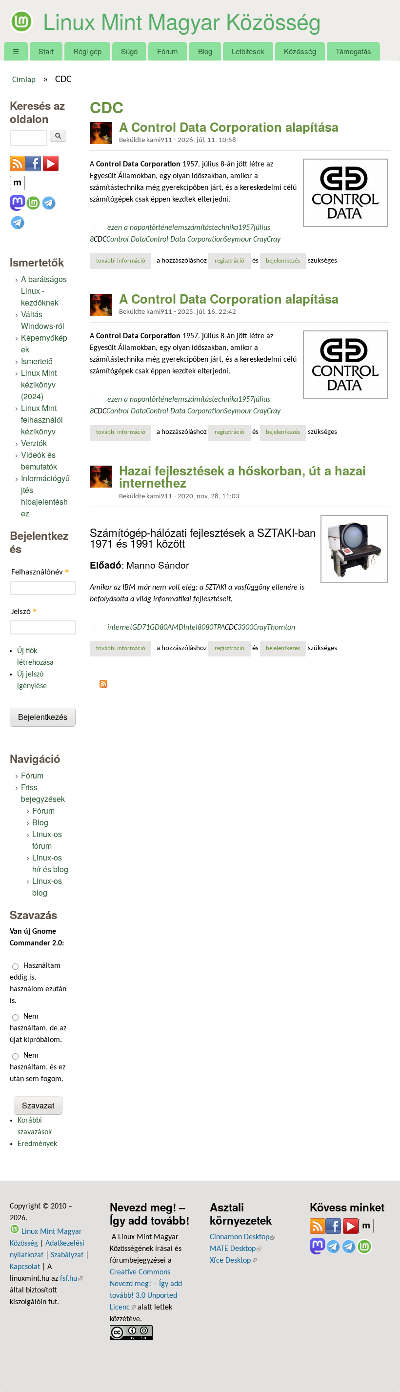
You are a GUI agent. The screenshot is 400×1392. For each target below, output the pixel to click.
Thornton (281, 628)
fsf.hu (71, 1279)
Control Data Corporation (185, 240)
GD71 (141, 628)
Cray (273, 240)
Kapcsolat (25, 1267)
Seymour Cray (245, 240)
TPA (219, 628)
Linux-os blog (47, 886)
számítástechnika (211, 228)
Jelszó (24, 611)
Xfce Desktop (233, 1261)
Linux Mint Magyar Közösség (182, 20)
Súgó (129, 51)
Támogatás (353, 51)
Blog (205, 51)
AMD (175, 628)
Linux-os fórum (47, 839)
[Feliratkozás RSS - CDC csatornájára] (103, 686)
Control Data (126, 240)
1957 (246, 228)
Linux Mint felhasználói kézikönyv (42, 419)
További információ (123, 261)
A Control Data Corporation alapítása (229, 127)
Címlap (24, 80)
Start (46, 51)
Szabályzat (67, 1255)
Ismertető (37, 361)
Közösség (300, 51)
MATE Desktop (235, 1249)
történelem (166, 228)
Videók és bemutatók (39, 460)
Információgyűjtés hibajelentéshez (45, 495)
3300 (245, 628)
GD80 (158, 628)
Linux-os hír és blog (50, 863)
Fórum (167, 51)
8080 (205, 628)
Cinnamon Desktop (242, 1237)
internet (119, 628)
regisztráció (229, 261)
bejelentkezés (283, 261)
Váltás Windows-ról (42, 319)
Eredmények (37, 1144)
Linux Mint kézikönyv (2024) (39, 384)
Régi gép (87, 51)
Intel (190, 628)
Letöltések (248, 51)
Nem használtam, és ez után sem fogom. (37, 1067)
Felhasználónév (40, 571)
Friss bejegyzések (43, 792)
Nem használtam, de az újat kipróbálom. (38, 1028)
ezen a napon (128, 228)
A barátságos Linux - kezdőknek (44, 290)
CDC (100, 240)
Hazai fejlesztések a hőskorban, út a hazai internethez (242, 476)
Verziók (34, 443)
